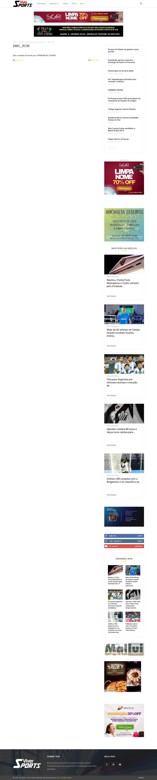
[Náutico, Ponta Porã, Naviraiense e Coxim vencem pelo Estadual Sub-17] (124, 264)
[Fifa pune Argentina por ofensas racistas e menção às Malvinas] (124, 364)
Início (74, 4)
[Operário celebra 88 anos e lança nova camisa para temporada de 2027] (124, 413)
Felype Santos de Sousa (118, 139)
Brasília (111, 54)
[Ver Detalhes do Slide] (124, 224)
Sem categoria (113, 276)
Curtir (139, 536)
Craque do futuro (114, 92)
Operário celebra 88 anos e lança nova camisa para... (122, 431)
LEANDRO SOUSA (115, 90)
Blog (82, 4)
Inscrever (138, 546)
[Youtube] (120, 764)
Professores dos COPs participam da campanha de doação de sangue (124, 99)
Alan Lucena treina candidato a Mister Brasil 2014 (121, 129)
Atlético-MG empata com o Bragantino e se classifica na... (124, 480)
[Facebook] (106, 764)
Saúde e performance (115, 73)
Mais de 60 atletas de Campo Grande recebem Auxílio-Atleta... (123, 332)
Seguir (139, 541)
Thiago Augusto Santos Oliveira (122, 109)
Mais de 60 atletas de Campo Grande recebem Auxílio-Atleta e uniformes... (132, 581)
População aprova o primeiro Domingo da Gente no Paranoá (121, 61)
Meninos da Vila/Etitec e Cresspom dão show (32, 42)
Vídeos (65, 4)
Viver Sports (111, 296)
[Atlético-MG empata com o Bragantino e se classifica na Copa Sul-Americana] (124, 463)
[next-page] (113, 147)
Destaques (41, 4)
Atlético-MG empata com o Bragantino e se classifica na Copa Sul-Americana (114, 628)
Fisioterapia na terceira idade (120, 71)
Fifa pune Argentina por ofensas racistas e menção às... (122, 382)
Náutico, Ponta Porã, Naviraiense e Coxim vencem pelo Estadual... (123, 283)
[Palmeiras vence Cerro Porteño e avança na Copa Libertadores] (132, 617)
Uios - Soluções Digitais (64, 778)
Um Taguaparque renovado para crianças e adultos (122, 80)
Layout (141, 778)
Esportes (53, 4)
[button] (141, 4)
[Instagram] (113, 764)
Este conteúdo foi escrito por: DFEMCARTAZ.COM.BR (34, 55)
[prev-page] (109, 147)
